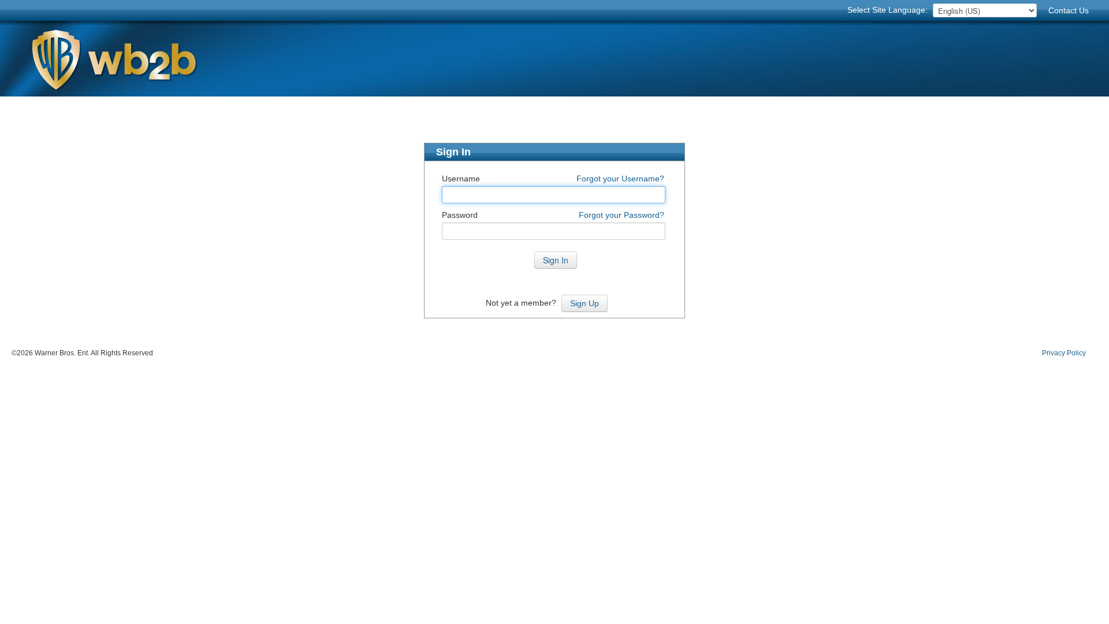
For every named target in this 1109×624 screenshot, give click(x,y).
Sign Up (584, 303)
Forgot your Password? (621, 215)
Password (460, 215)
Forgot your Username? (620, 178)
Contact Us (1068, 10)
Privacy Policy (1064, 353)
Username (461, 178)
